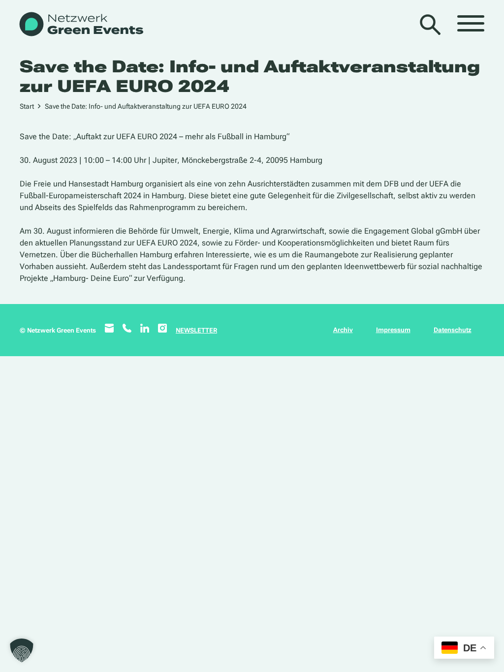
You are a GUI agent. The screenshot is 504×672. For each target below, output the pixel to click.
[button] (21, 650)
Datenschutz (453, 330)
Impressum (393, 330)
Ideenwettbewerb (374, 266)
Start (27, 106)
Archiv (343, 330)
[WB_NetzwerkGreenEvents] (80, 24)
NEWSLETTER (196, 330)
